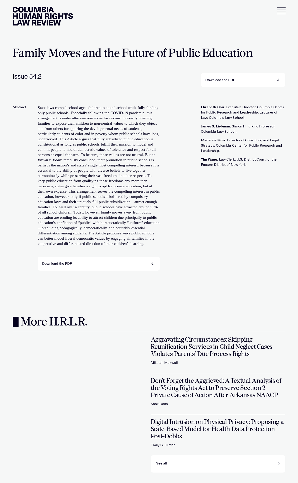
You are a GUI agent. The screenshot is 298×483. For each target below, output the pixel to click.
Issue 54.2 (27, 76)
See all (161, 463)
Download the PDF (220, 80)
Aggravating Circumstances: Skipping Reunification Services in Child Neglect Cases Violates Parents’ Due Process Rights (211, 347)
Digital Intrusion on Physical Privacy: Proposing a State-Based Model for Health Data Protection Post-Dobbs (217, 429)
